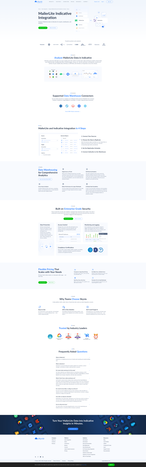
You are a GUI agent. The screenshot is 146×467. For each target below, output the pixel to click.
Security (64, 460)
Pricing (65, 450)
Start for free (51, 282)
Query (65, 441)
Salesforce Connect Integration (89, 454)
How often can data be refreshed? (63, 396)
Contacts (53, 441)
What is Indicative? (60, 363)
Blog (104, 439)
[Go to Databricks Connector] (73, 105)
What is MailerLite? (60, 357)
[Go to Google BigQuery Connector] (79, 105)
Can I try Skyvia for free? (61, 404)
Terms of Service (56, 460)
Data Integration (67, 439)
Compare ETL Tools (107, 445)
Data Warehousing (86, 447)
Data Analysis (85, 450)
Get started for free (43, 27)
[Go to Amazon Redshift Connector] (61, 105)
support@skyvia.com (106, 460)
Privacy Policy (71, 460)
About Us (54, 439)
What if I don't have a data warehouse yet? (65, 378)
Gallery (105, 443)
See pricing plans (43, 282)
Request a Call (96, 1)
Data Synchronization (87, 443)
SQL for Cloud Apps (87, 456)
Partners (53, 443)
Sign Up (109, 1)
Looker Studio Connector (69, 449)
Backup (65, 445)
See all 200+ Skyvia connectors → (73, 111)
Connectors (66, 443)
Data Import (85, 439)
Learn (105, 447)
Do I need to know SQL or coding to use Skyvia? (67, 388)
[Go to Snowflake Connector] (85, 105)
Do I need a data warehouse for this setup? (65, 370)
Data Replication (86, 445)
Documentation (107, 450)
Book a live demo (53, 27)
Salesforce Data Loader (87, 452)
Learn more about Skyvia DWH (45, 179)
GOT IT (111, 464)
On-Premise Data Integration (88, 449)
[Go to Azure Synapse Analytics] (67, 105)
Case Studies (106, 441)
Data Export (85, 441)
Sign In (103, 1)
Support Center (107, 449)
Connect (66, 447)
